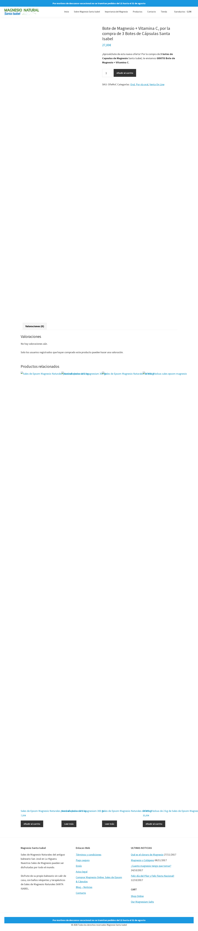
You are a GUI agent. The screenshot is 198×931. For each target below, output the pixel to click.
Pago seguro (83, 860)
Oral (132, 84)
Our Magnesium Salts (142, 901)
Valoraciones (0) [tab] (34, 326)
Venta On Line (156, 84)
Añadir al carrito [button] (32, 823)
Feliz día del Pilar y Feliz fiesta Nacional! (152, 875)
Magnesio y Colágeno (142, 860)
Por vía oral (142, 84)
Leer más (68, 823)
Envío (79, 866)
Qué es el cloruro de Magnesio (147, 854)
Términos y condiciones (88, 854)
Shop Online (137, 896)
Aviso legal (81, 871)
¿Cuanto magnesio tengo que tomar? (151, 866)
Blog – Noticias (84, 887)
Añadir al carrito (125, 72)
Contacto (81, 893)
